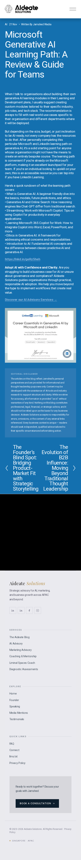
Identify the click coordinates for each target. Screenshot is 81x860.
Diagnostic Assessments (23, 669)
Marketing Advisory (20, 650)
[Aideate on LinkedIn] (21, 610)
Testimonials (16, 719)
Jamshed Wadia (42, 24)
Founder (14, 700)
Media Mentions (18, 713)
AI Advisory (16, 643)
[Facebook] (29, 610)
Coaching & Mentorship (23, 656)
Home (13, 693)
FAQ (11, 743)
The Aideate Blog (19, 637)
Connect (14, 750)
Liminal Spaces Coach (22, 663)
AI (6, 24)
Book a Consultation (35, 803)
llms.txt (13, 756)
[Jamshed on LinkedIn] (12, 610)
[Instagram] (37, 610)
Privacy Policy (17, 763)
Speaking (14, 706)
